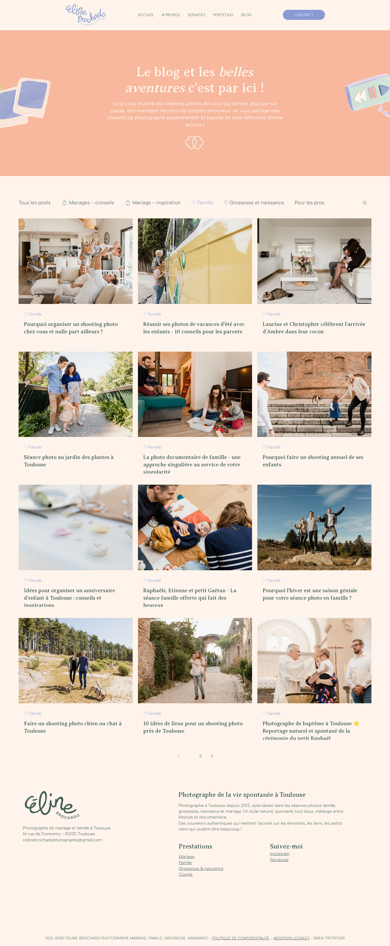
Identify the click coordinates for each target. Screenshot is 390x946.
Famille (185, 862)
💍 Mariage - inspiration (153, 203)
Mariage (186, 856)
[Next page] (211, 756)
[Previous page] (178, 756)
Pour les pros (309, 203)
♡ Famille (202, 203)
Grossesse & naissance (201, 868)
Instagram (279, 853)
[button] (196, 15)
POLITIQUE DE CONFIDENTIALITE (241, 938)
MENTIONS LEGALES (291, 938)
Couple (186, 874)
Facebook (279, 859)
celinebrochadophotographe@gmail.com (62, 839)
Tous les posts (35, 203)
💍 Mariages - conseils (87, 203)
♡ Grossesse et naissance (254, 203)
